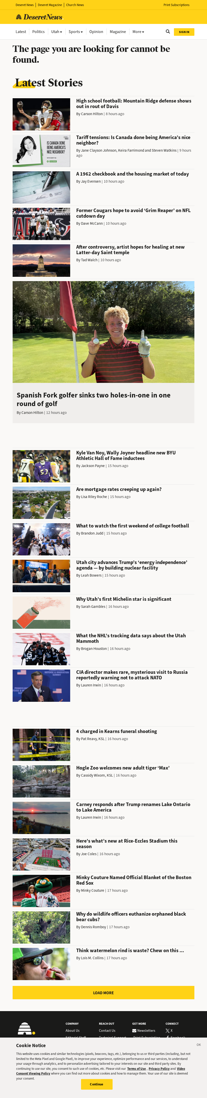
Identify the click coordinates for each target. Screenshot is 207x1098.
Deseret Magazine (50, 5)
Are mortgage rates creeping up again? (119, 489)
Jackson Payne (93, 465)
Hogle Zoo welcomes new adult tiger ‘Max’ (123, 767)
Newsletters (146, 1031)
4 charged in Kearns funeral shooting (116, 731)
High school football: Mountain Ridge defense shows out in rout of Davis (133, 103)
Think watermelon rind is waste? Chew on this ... (130, 950)
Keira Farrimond (131, 150)
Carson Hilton (92, 113)
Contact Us (107, 1031)
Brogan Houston (94, 648)
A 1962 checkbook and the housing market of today (132, 174)
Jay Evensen (91, 181)
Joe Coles (88, 853)
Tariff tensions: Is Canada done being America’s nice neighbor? (133, 140)
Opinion (96, 31)
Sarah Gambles (93, 606)
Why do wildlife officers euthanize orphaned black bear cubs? (131, 917)
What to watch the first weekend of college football (132, 525)
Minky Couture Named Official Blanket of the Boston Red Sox (133, 880)
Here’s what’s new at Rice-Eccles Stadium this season (126, 844)
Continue (96, 1084)
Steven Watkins (164, 150)
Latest (21, 31)
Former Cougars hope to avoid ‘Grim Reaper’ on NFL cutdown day (133, 213)
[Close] (198, 1045)
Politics (38, 31)
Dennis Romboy (93, 926)
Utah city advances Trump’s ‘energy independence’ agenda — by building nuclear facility (131, 565)
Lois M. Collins (92, 957)
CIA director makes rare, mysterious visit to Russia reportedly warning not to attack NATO (132, 675)
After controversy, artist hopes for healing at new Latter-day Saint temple (130, 250)
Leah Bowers (91, 575)
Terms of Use (136, 1069)
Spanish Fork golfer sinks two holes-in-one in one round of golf (94, 399)
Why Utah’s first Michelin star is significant (123, 599)
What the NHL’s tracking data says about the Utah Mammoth (131, 638)
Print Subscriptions (176, 5)
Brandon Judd (92, 533)
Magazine (118, 31)
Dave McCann (92, 223)
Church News (75, 5)
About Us (73, 1031)
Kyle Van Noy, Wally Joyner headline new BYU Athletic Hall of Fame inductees (126, 455)
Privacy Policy (159, 1069)
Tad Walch (89, 259)
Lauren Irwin (91, 685)
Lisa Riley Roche (94, 496)
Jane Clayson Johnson (98, 150)
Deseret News (25, 5)
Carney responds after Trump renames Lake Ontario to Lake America (133, 807)
